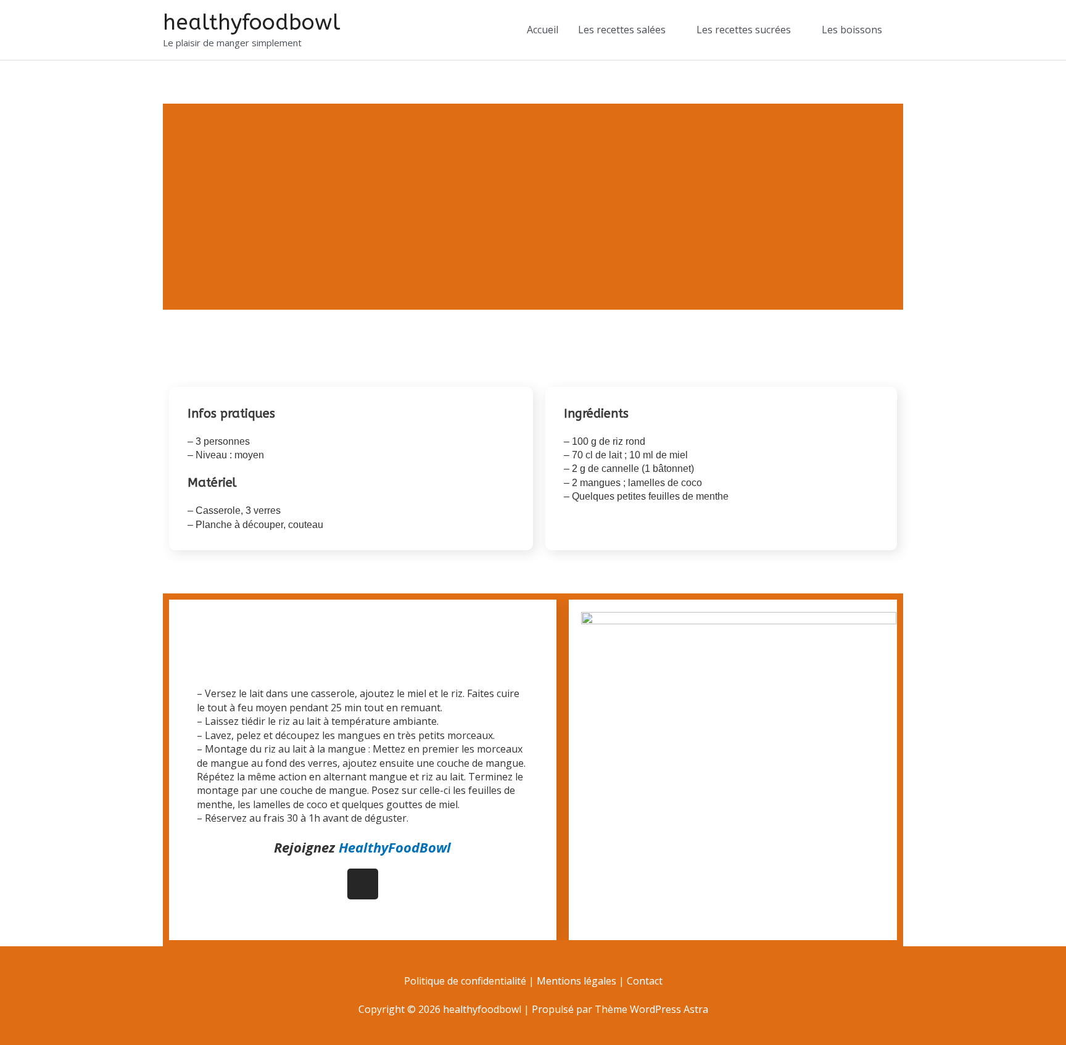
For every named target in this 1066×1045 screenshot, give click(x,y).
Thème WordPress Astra (651, 1009)
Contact (645, 981)
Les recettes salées (622, 29)
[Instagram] (362, 884)
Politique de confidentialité (466, 981)
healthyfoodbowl (252, 22)
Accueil (542, 29)
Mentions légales (576, 981)
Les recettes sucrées (743, 29)
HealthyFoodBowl (395, 847)
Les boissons (852, 29)
